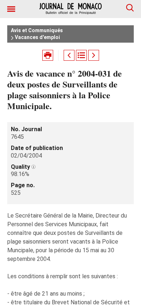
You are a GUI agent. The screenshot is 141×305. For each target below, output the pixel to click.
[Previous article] (69, 55)
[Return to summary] (81, 55)
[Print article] (47, 55)
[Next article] (93, 55)
